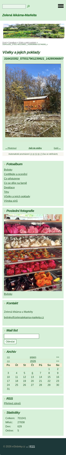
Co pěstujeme (12, 178)
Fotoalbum (12, 42)
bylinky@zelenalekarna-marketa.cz (24, 317)
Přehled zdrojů (12, 403)
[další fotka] (58, 102)
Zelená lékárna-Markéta (19, 15)
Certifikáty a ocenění (15, 174)
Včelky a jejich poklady (27, 42)
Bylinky (8, 169)
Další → (57, 148)
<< (8, 357)
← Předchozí (10, 148)
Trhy (6, 192)
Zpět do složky (35, 148)
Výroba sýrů (11, 201)
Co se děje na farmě (15, 183)
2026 (33, 361)
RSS (32, 446)
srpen (33, 357)
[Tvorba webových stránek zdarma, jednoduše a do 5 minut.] (27, 447)
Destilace (9, 187)
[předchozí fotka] (7, 102)
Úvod (4, 42)
